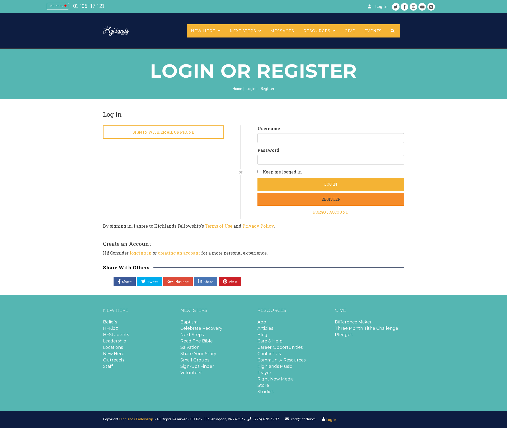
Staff (108, 366)
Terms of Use (218, 226)
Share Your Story (198, 353)
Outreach (113, 360)
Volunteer (191, 372)
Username (268, 128)
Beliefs (110, 321)
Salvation (190, 347)
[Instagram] (413, 6)
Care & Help (270, 341)
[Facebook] (405, 6)
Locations (113, 347)
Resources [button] (317, 31)
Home (237, 88)
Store (263, 385)
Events (373, 31)
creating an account (179, 253)
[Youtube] (422, 6)
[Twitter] (396, 6)
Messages (282, 31)
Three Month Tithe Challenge (366, 328)
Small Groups (194, 360)
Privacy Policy (258, 226)
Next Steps (192, 334)
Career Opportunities (280, 347)
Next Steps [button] (243, 31)
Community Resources (281, 360)
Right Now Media (275, 379)
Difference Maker (353, 321)
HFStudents (116, 334)
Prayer (264, 372)
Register (330, 199)
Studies (265, 391)
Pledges (343, 334)
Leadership (114, 341)
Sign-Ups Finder (197, 366)
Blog (262, 334)
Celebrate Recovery (201, 328)
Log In (381, 6)
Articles (265, 328)
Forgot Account (330, 212)
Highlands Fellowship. (136, 419)
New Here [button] (204, 31)
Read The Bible (196, 341)
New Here (113, 353)
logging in (141, 253)
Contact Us (269, 353)
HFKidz (110, 328)
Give (350, 31)
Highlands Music (274, 366)
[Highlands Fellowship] (116, 30)
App (261, 321)
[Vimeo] (431, 6)
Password (268, 150)
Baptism (189, 321)
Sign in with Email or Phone (163, 132)
